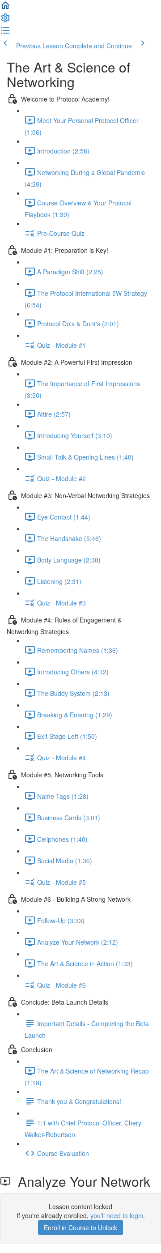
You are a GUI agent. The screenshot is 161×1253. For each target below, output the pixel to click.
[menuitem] (5, 20)
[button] (5, 8)
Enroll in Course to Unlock (80, 1227)
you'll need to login (116, 1215)
